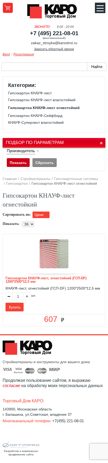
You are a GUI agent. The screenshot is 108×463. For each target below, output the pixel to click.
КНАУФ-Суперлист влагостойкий (36, 122)
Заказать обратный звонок (54, 49)
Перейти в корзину (8, 8)
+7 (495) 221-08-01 (54, 33)
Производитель (21, 150)
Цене (40, 215)
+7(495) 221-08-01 (68, 421)
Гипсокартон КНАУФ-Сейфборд (35, 116)
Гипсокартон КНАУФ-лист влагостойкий (41, 100)
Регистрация (23, 54)
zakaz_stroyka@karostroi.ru (54, 43)
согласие (11, 385)
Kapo (54, 13)
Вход (6, 54)
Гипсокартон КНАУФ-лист (30, 93)
